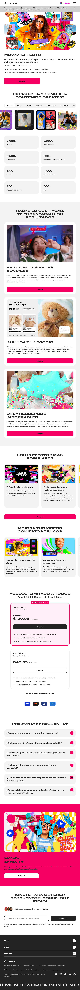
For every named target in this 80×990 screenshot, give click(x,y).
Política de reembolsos (33, 970)
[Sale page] (65, 3)
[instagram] (61, 974)
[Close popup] (74, 9)
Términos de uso (29, 965)
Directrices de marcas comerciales (53, 970)
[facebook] (56, 974)
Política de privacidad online (12, 965)
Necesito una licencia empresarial (40, 693)
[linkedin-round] (65, 974)
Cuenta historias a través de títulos (20, 561)
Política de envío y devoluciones (14, 970)
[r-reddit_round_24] (74, 974)
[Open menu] (74, 3)
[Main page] (10, 3)
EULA (38, 965)
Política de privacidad (34, 10)
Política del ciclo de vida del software (53, 965)
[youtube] (70, 974)
